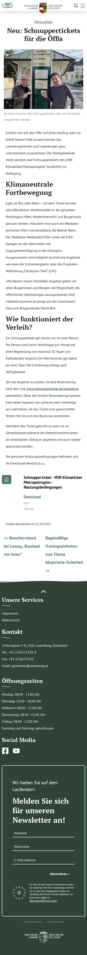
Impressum (10, 613)
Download (32, 496)
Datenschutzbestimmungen (43, 900)
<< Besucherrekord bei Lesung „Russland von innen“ (22, 546)
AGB (43, 897)
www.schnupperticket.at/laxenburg (52, 389)
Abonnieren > (59, 874)
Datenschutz (11, 620)
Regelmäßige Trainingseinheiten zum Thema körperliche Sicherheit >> (64, 554)
